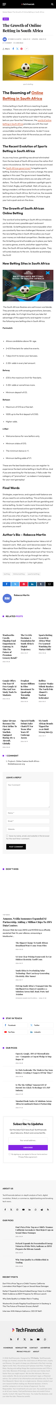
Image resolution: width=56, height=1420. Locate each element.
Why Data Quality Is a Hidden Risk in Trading (21, 1298)
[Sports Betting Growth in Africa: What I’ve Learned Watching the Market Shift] (46, 625)
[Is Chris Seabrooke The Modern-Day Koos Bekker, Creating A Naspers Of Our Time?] (8, 1073)
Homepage (8, 1348)
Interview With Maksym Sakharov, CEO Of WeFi (22, 1311)
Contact (34, 1348)
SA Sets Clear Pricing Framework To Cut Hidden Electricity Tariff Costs (33, 958)
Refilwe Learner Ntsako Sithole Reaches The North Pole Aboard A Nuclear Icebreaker (46, 689)
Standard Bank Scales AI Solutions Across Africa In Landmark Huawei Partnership (34, 1102)
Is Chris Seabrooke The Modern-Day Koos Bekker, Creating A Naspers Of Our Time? (34, 1071)
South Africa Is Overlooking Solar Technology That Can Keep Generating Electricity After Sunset (32, 973)
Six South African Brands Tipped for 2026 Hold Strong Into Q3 (46, 726)
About (36, 1352)
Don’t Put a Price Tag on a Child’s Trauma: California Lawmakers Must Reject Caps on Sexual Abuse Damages (34, 1230)
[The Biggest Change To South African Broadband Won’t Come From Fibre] (8, 946)
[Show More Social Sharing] (26, 49)
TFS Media (35, 1358)
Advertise (45, 1348)
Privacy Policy (23, 1157)
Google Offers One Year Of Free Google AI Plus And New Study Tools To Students (10, 687)
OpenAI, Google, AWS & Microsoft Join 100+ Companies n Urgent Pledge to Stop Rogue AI (33, 1056)
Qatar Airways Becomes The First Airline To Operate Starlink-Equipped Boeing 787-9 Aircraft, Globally (10, 732)
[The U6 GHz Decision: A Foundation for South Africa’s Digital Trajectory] (28, 626)
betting (7, 574)
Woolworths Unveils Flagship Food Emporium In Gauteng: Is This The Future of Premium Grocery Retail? (10, 646)
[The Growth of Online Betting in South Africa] (28, 80)
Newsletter (21, 1348)
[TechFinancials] (28, 4)
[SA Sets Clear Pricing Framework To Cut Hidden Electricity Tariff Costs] (8, 960)
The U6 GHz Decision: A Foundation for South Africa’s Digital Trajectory (28, 642)
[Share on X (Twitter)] (17, 49)
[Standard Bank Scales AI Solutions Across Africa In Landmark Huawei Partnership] (8, 1104)
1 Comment (8, 43)
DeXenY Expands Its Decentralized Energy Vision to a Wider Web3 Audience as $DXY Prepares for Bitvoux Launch (34, 1246)
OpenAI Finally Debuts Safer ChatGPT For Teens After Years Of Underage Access (28, 729)
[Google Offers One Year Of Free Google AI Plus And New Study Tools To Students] (10, 671)
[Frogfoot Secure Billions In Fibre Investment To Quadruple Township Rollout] (28, 671)
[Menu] (4, 4)
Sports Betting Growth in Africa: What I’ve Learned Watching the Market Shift (45, 642)
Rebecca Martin (15, 39)
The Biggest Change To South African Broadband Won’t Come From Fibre (32, 944)
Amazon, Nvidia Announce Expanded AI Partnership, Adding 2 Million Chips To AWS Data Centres (27, 922)
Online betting (19, 574)
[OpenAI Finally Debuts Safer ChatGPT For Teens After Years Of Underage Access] (28, 711)
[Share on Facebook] (13, 49)
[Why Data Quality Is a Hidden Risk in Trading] (8, 1263)
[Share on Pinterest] (21, 49)
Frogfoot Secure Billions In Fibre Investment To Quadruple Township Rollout (28, 689)
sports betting (33, 574)
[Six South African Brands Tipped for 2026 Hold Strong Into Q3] (46, 711)
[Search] (52, 4)
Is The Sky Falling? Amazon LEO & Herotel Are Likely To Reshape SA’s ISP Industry (33, 1088)
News (6, 19)
